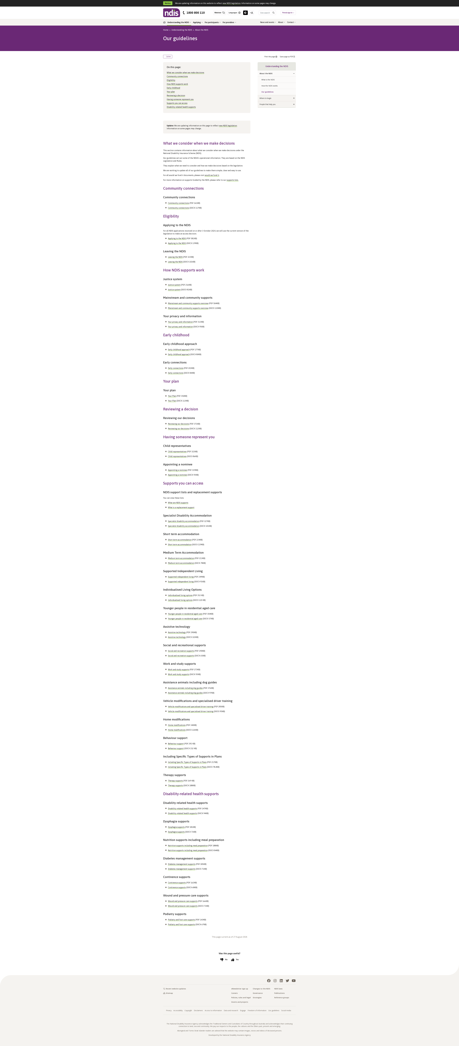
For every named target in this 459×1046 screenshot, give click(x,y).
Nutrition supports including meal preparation (188, 845)
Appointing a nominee (177, 470)
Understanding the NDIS (178, 22)
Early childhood (173, 88)
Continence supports (177, 883)
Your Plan (172, 396)
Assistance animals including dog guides (185, 688)
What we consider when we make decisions (185, 72)
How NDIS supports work (177, 84)
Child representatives (177, 451)
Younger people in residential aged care (185, 614)
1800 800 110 (196, 12)
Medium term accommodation (181, 558)
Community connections (177, 76)
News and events (267, 22)
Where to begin (265, 98)
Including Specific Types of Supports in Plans (187, 762)
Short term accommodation (179, 540)
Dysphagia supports (176, 827)
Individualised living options (180, 595)
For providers (229, 22)
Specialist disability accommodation (183, 521)
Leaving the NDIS (175, 257)
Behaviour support (176, 744)
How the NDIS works (269, 86)
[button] (294, 73)
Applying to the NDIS (177, 238)
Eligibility (171, 80)
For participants (212, 22)
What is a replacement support (181, 507)
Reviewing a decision (176, 95)
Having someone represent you (180, 99)
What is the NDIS (268, 80)
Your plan (171, 92)
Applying (197, 22)
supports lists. (232, 180)
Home (165, 30)
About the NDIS (201, 30)
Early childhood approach (179, 350)
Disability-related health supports (181, 107)
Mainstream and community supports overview (188, 303)
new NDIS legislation (231, 3)
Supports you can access (177, 103)
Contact (290, 22)
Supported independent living (181, 577)
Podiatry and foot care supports (181, 920)
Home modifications (177, 725)
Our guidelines (267, 92)
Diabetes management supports (181, 864)
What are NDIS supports (178, 503)
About (281, 22)
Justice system (174, 285)
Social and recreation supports (181, 651)
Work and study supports (178, 669)
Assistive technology (177, 632)
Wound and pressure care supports (182, 901)
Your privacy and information (180, 322)
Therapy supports (175, 781)
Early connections (175, 368)
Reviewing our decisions (178, 424)
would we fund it (212, 175)
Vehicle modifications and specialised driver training (190, 707)
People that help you (268, 104)
